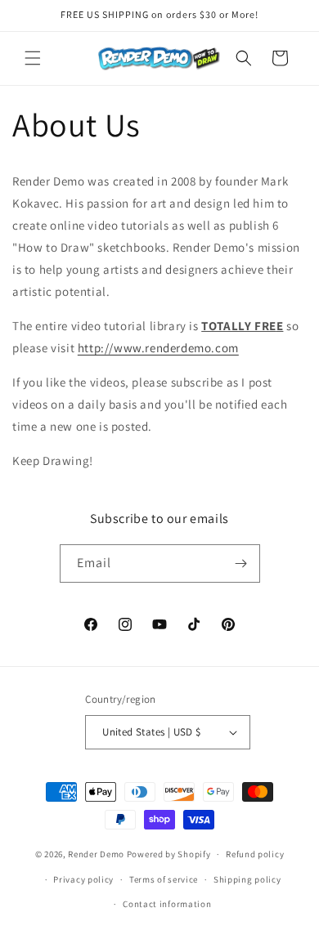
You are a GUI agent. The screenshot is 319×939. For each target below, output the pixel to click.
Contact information (167, 904)
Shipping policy (247, 879)
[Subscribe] (241, 563)
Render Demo (96, 854)
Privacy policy (83, 879)
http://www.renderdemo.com (158, 347)
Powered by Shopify (169, 854)
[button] (33, 58)
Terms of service (163, 879)
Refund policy (255, 854)
